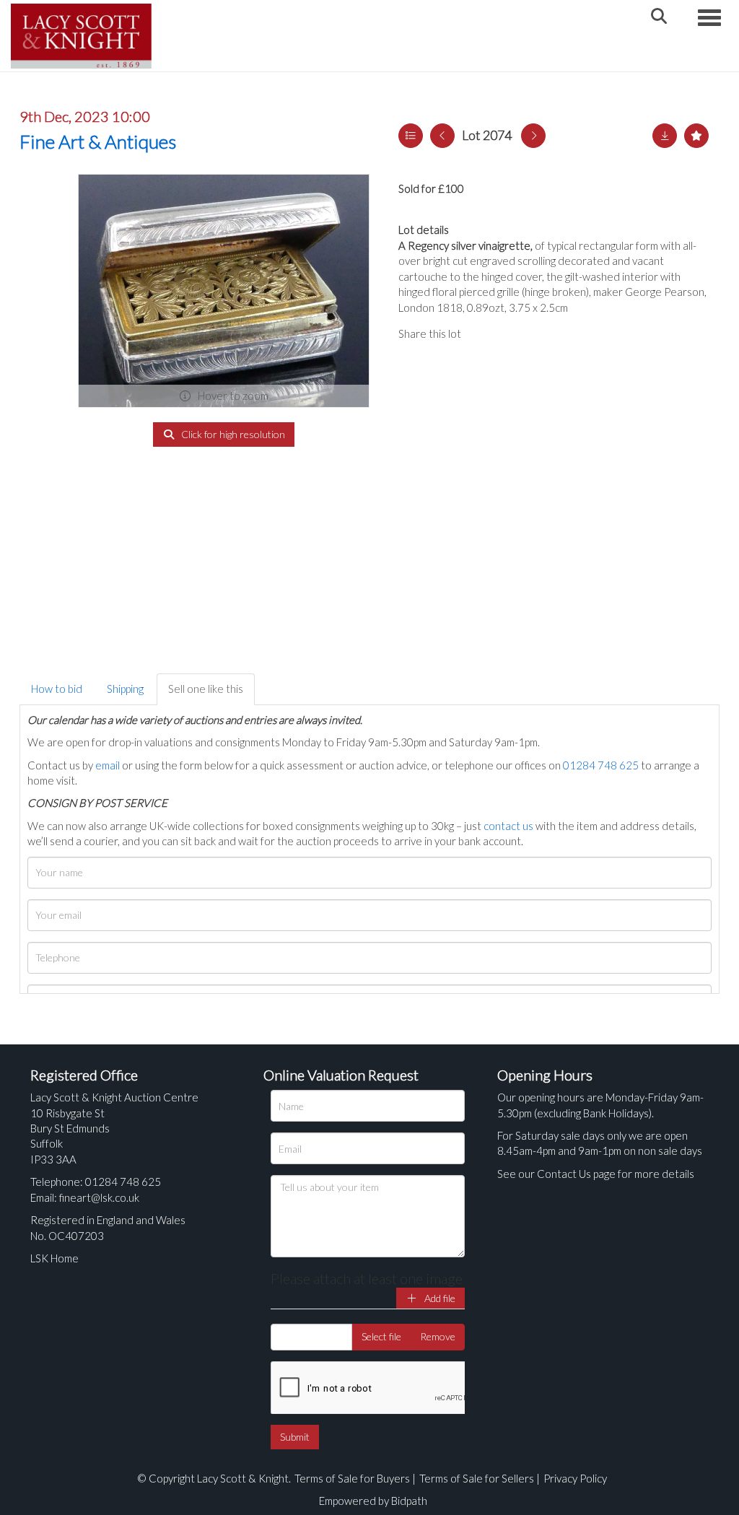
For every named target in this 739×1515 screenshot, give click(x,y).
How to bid (56, 688)
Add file (438, 1298)
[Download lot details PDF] (664, 135)
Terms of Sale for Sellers (476, 1478)
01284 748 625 (601, 765)
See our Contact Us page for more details (595, 1173)
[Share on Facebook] (484, 333)
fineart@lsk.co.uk (99, 1197)
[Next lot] (533, 135)
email (107, 765)
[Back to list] (410, 135)
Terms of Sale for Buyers (352, 1478)
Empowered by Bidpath (373, 1500)
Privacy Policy (575, 1478)
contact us (508, 825)
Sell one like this (205, 688)
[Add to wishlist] (696, 135)
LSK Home (54, 1258)
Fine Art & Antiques (97, 141)
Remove (437, 1336)
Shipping (125, 688)
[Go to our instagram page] (542, 333)
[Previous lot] (442, 135)
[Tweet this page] (513, 333)
